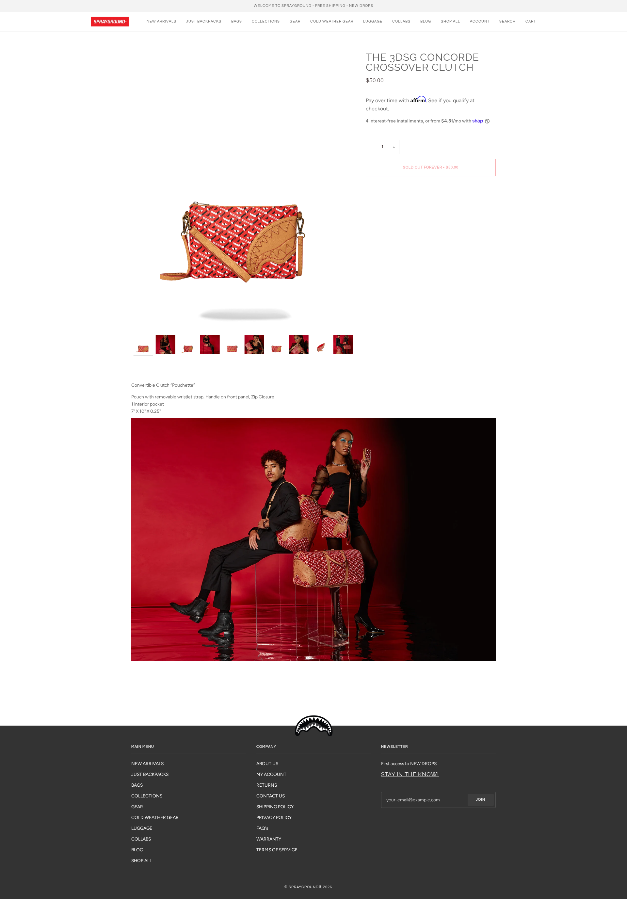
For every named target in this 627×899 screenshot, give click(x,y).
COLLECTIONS (146, 795)
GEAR (137, 806)
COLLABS (141, 839)
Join (480, 799)
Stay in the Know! (410, 774)
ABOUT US (267, 763)
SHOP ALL (141, 860)
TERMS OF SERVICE (276, 849)
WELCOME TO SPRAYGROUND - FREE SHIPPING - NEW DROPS (313, 6)
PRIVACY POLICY (274, 817)
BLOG (137, 849)
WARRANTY (268, 839)
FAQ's (262, 828)
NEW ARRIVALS (147, 763)
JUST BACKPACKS (150, 774)
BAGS (137, 785)
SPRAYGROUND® (305, 887)
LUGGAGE (141, 828)
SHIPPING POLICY (275, 806)
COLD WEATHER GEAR (155, 817)
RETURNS (266, 785)
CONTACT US (270, 795)
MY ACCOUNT (271, 774)
